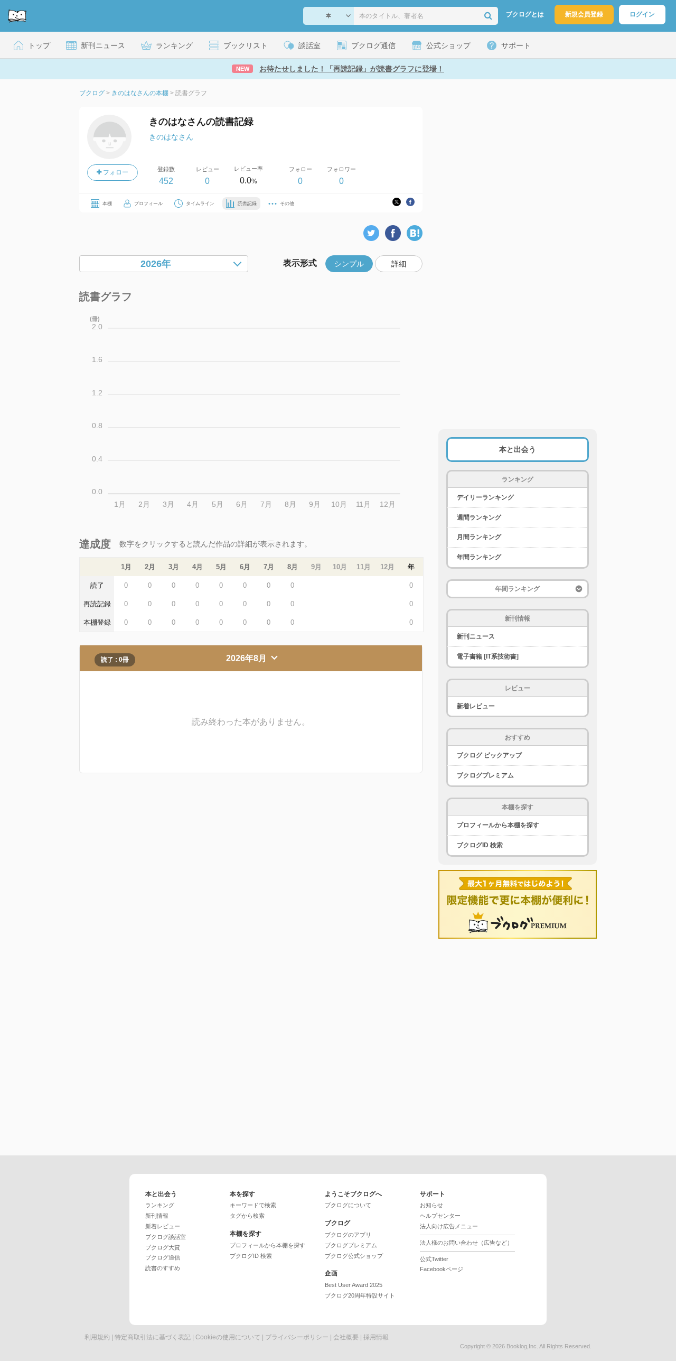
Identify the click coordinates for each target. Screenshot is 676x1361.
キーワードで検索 (253, 1205)
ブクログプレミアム (485, 775)
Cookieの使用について (227, 1337)
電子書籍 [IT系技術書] (488, 656)
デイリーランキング (485, 497)
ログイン (642, 14)
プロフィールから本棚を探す (498, 825)
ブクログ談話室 (165, 1237)
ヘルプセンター (440, 1215)
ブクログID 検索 (480, 845)
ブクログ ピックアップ (489, 755)
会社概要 (346, 1337)
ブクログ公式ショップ (354, 1256)
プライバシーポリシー (296, 1337)
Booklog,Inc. (522, 1346)
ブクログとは (525, 14)
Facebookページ (441, 1269)
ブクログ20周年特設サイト (360, 1295)
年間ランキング (479, 557)
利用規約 (97, 1337)
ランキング (159, 1205)
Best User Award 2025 (353, 1285)
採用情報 (376, 1337)
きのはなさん (171, 137)
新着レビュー (476, 706)
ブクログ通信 (162, 1257)
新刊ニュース (476, 636)
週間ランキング (479, 517)
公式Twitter (434, 1259)
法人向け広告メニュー (449, 1226)
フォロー (114, 172)
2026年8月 (247, 658)
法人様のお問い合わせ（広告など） (466, 1242)
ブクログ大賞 (162, 1247)
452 (166, 181)
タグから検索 (247, 1215)
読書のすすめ (162, 1268)
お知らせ (431, 1205)
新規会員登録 (584, 14)
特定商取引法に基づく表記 (153, 1337)
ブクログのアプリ (348, 1235)
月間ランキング (479, 537)
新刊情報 (156, 1215)
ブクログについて (348, 1205)
